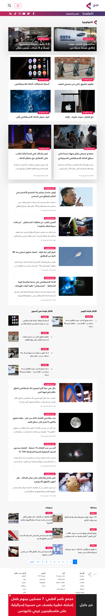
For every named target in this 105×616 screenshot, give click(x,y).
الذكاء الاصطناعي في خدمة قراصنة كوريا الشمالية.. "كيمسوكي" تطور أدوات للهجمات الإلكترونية (35, 284)
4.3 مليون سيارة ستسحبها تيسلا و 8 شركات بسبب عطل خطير (35, 354)
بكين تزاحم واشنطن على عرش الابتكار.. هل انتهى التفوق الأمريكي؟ (36, 480)
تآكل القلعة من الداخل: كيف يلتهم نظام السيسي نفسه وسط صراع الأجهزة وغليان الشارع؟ (36, 520)
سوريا (24, 582)
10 (38, 561)
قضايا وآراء (61, 579)
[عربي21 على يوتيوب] (23, 13)
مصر (24, 589)
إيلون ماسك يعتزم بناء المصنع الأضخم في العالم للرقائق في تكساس (36, 194)
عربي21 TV (41, 576)
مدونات (48, 508)
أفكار (63, 586)
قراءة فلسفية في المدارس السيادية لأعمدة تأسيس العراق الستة (36, 537)
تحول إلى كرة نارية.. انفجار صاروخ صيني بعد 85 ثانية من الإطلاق (34, 254)
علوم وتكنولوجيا (72, 14)
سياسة (82, 576)
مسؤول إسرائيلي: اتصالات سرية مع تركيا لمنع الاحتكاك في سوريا (81, 551)
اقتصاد (82, 582)
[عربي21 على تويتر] (28, 13)
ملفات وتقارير (80, 592)
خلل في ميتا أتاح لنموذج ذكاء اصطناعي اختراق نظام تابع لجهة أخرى (35, 390)
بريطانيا (23, 586)
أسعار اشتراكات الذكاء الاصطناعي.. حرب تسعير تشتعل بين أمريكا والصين (31, 84)
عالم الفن (42, 579)
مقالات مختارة (60, 582)
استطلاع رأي (61, 589)
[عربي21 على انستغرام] (20, 13)
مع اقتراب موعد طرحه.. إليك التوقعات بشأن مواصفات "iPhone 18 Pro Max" (75, 117)
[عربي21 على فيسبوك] (33, 13)
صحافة (93, 508)
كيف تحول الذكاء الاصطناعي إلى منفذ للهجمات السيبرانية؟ (32, 117)
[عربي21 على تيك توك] (15, 13)
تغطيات (81, 579)
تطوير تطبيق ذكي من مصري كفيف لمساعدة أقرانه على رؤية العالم (75, 84)
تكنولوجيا (88, 13)
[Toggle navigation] (18, 5)
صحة (43, 586)
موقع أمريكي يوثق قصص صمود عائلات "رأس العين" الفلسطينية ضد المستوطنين (81, 535)
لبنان (24, 592)
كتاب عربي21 (60, 576)
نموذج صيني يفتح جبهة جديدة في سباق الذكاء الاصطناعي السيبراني (75, 155)
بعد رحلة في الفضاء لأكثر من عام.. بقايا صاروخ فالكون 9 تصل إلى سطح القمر (34, 420)
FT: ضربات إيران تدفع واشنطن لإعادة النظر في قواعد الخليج (81, 518)
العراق (24, 576)
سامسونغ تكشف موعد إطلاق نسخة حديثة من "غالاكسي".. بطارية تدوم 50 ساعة (78, 323)
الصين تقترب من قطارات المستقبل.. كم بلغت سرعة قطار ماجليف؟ (34, 224)
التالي (31, 561)
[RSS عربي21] (10, 13)
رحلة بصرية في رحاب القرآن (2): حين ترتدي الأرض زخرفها (36, 553)
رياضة (82, 586)
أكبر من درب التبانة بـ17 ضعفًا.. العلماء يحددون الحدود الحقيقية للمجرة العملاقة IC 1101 (35, 450)
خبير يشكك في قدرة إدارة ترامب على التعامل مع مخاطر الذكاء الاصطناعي (32, 156)
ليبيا (24, 579)
